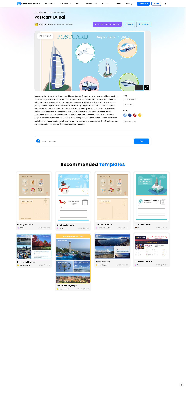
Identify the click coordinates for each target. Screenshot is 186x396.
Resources (90, 3)
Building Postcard (25, 224)
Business (117, 3)
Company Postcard (104, 224)
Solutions (64, 3)
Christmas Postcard (65, 225)
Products (49, 3)
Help (104, 3)
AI (77, 3)
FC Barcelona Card (143, 262)
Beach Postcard (103, 262)
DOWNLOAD (143, 4)
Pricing (129, 3)
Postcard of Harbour (26, 262)
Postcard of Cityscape (67, 285)
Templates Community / (44, 12)
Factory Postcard (142, 224)
